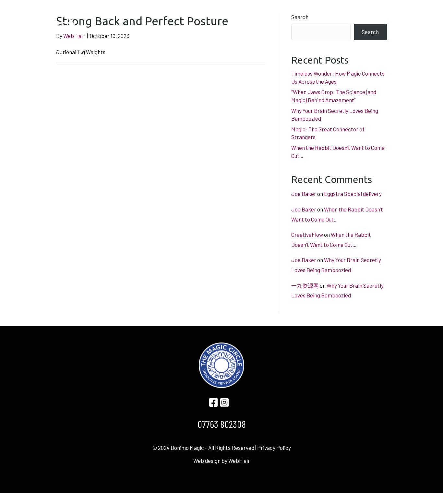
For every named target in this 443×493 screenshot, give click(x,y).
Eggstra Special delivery (353, 193)
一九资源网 (305, 285)
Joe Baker (303, 193)
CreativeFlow (307, 234)
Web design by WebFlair (221, 460)
